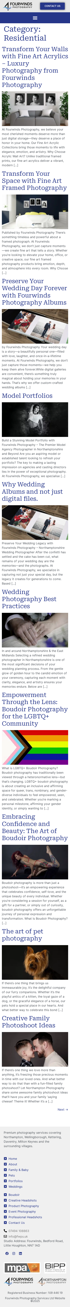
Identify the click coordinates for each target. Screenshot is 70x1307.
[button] (35, 17)
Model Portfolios (27, 395)
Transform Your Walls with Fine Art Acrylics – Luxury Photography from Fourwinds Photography (35, 67)
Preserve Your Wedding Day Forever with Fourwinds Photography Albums (34, 292)
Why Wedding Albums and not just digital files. (32, 491)
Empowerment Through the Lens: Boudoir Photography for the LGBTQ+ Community (35, 709)
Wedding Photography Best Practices (29, 599)
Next (63, 1109)
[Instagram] (13, 1253)
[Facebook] (7, 1253)
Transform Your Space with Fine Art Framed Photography (34, 181)
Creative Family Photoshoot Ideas (28, 1022)
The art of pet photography (22, 935)
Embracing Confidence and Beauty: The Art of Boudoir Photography (35, 827)
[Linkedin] (20, 1253)
